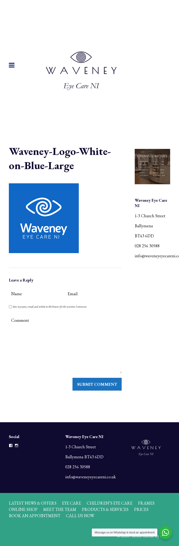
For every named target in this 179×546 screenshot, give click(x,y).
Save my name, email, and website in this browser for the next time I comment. (50, 306)
